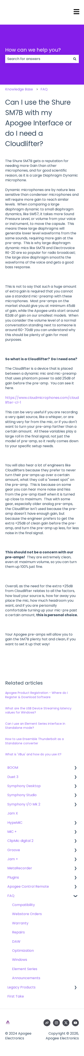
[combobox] (38, 59)
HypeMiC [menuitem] (14, 822)
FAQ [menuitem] (10, 895)
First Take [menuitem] (15, 996)
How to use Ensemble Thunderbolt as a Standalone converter (34, 741)
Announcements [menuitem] (26, 977)
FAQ (44, 89)
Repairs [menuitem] (18, 932)
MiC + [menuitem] (12, 831)
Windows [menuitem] (19, 959)
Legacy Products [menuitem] (21, 987)
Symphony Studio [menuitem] (22, 794)
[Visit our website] (47, 1022)
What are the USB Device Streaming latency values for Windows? (38, 710)
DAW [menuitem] (16, 941)
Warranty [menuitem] (20, 923)
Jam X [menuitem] (12, 813)
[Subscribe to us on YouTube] (75, 1022)
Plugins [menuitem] (13, 877)
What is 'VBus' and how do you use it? (33, 754)
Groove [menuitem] (13, 850)
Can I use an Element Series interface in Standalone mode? (35, 725)
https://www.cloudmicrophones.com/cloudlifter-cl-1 (42, 400)
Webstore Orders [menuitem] (27, 913)
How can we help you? (33, 49)
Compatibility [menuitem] (23, 904)
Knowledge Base (19, 89)
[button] (75, 768)
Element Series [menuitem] (24, 968)
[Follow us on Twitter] (65, 1022)
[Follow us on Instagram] (56, 1022)
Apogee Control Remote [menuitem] (28, 886)
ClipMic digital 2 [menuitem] (20, 840)
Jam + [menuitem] (12, 859)
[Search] (75, 59)
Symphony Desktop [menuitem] (24, 785)
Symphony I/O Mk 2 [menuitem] (23, 804)
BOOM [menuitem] (12, 767)
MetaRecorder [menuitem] (19, 868)
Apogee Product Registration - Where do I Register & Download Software (36, 695)
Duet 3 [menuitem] (12, 776)
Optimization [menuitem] (23, 950)
